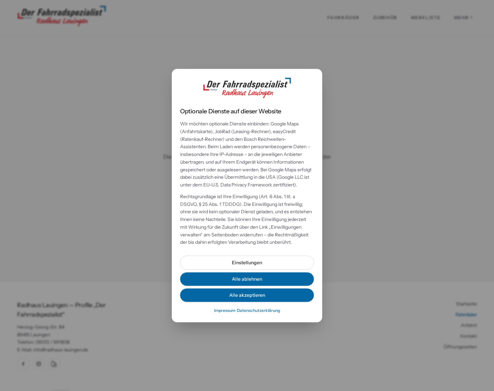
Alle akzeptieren (247, 295)
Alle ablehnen (247, 279)
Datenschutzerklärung (258, 310)
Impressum (224, 310)
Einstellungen (247, 263)
